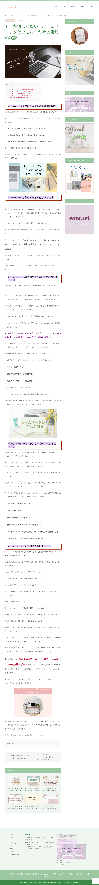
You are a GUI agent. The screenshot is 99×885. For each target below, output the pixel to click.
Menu (64, 6)
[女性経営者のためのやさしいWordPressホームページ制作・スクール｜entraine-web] (11, 6)
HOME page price (15, 840)
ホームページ (10, 20)
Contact (92, 6)
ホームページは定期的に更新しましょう (20, 97)
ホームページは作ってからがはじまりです (21, 91)
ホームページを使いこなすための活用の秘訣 (21, 89)
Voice (12, 845)
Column (82, 6)
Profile (55, 6)
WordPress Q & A (15, 854)
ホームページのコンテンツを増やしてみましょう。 (23, 95)
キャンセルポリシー (62, 864)
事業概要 (59, 860)
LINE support (14, 843)
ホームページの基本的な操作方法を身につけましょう (24, 93)
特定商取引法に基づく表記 (64, 862)
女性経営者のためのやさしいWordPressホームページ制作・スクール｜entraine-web (49, 875)
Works (73, 6)
